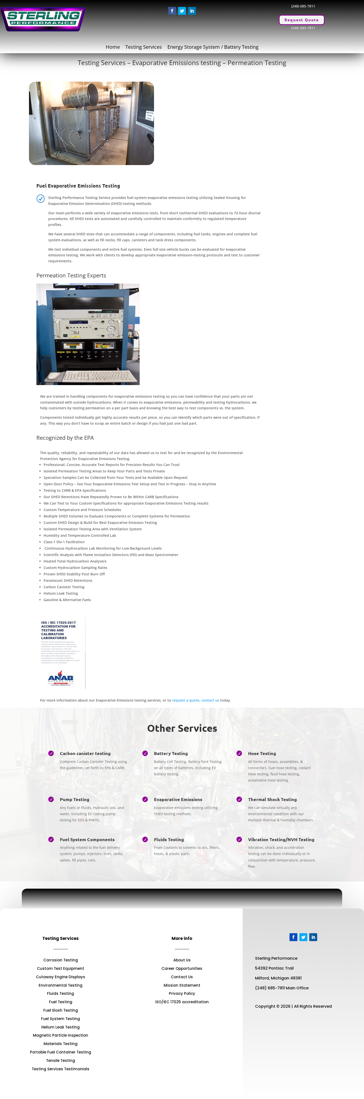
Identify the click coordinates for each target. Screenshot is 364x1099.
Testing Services (143, 47)
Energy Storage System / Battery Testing (213, 47)
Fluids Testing (169, 839)
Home (113, 47)
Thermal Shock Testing (272, 799)
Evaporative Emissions (178, 799)
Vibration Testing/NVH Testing (281, 839)
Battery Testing (171, 753)
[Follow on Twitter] (182, 11)
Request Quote (302, 19)
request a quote (185, 700)
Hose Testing (262, 753)
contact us (210, 700)
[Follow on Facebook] (172, 11)
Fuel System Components (87, 839)
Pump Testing (74, 799)
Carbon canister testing (85, 753)
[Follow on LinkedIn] (192, 11)
